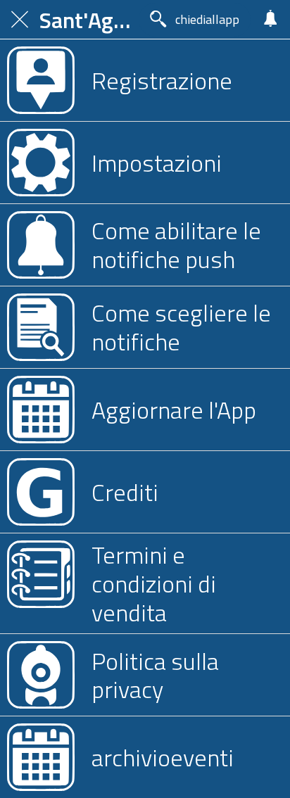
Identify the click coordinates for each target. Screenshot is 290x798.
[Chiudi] (19, 19)
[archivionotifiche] (270, 20)
